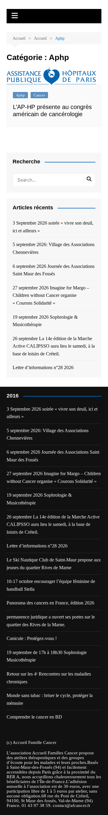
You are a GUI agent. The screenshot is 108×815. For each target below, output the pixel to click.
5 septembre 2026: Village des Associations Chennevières (53, 248)
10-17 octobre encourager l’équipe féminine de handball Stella (51, 585)
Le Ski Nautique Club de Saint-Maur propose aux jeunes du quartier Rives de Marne (54, 563)
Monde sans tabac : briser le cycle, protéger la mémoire (50, 699)
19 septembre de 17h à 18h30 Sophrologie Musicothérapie (47, 656)
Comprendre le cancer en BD (34, 716)
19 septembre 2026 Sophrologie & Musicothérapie (45, 320)
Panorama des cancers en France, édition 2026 (50, 602)
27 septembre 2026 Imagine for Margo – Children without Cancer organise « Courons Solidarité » (51, 295)
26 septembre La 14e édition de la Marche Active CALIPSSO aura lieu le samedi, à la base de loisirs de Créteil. (54, 346)
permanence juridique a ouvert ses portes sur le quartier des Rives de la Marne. (51, 620)
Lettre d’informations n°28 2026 (43, 367)
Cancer (39, 95)
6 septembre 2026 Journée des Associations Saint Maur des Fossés (53, 270)
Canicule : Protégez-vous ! (32, 638)
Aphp (20, 95)
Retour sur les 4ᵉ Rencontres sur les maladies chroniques (49, 677)
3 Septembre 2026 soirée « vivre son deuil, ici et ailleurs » (53, 226)
